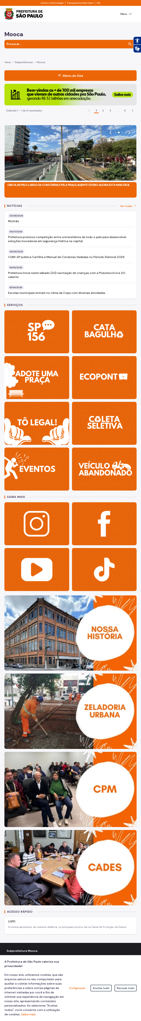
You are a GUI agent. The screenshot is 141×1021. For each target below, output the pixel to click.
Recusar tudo (125, 988)
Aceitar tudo (101, 988)
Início (8, 62)
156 (98, 3)
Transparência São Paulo (80, 3)
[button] (132, 110)
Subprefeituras (24, 62)
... (117, 110)
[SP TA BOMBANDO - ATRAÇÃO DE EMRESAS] (70, 94)
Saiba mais (28, 1014)
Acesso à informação (52, 3)
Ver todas (126, 206)
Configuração (77, 988)
